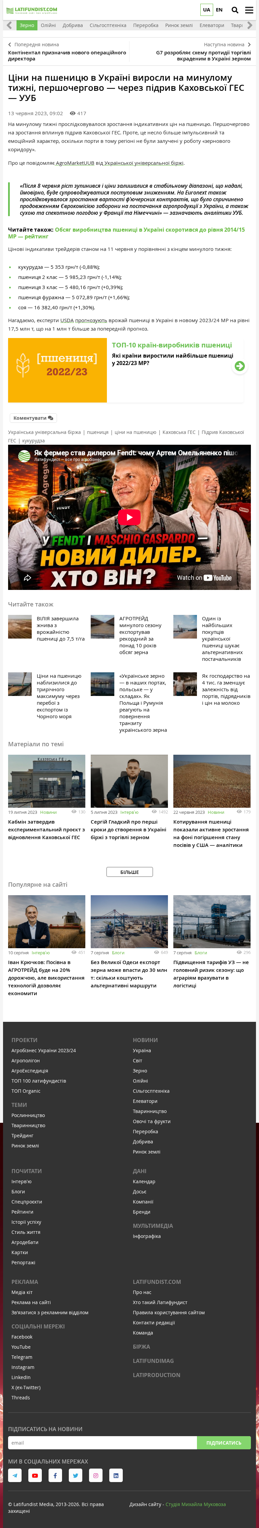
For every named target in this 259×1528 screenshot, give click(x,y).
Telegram (21, 1357)
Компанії (143, 1201)
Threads (20, 1397)
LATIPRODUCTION (156, 1375)
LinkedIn (21, 1377)
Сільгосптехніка (151, 1091)
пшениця (98, 432)
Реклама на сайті (31, 1302)
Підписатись (223, 1443)
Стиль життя (25, 1232)
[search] (235, 10)
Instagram (22, 1367)
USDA (67, 320)
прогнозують (91, 320)
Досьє (139, 1191)
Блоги (118, 953)
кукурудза (33, 440)
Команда (143, 1332)
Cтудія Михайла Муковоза (196, 1504)
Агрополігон (25, 1060)
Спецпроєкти (26, 1201)
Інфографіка (147, 1236)
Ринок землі (25, 1145)
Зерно (140, 1070)
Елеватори (145, 1101)
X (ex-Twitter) (25, 1387)
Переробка (145, 1131)
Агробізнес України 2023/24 (43, 1050)
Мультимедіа (153, 1225)
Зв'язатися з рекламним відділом (49, 1312)
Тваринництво (28, 1125)
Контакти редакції (154, 1322)
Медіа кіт (22, 1292)
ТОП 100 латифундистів (38, 1081)
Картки (19, 1252)
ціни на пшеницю (135, 432)
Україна (142, 1050)
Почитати (26, 1171)
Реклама (24, 1282)
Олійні (140, 1081)
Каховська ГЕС (179, 432)
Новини (48, 812)
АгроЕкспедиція (29, 1070)
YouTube (21, 1347)
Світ (137, 1060)
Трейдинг (22, 1135)
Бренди (141, 1212)
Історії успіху (26, 1222)
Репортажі (23, 1262)
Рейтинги (22, 1212)
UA (206, 9)
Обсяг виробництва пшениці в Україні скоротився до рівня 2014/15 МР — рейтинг (126, 233)
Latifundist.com (157, 1282)
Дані (139, 1171)
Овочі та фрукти (152, 1121)
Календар (144, 1181)
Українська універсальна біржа (44, 432)
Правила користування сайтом (169, 1312)
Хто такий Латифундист (160, 1302)
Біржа (141, 1346)
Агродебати (24, 1242)
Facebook (21, 1336)
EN (219, 9)
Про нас (142, 1292)
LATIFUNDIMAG (153, 1361)
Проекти (24, 1040)
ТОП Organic (25, 1091)
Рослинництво (28, 1115)
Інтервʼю (129, 812)
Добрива (143, 1141)
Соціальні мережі (38, 1326)
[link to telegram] (15, 1475)
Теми (19, 1105)
